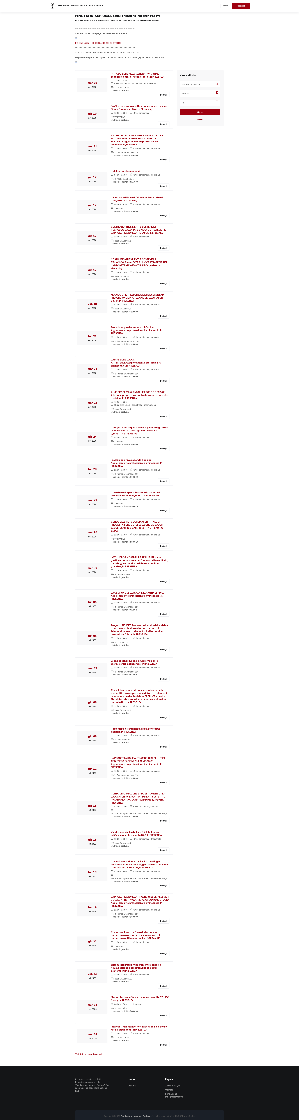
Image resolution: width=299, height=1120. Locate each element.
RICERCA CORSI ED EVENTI (106, 43)
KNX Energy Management (125, 171)
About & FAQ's (86, 6)
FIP (103, 6)
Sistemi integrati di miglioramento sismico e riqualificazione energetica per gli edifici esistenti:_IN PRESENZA (136, 967)
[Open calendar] (217, 92)
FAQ (77, 1091)
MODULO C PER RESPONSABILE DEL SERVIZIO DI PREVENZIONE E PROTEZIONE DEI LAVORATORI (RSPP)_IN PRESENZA (137, 297)
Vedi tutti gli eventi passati (88, 1054)
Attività (132, 1086)
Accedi (225, 6)
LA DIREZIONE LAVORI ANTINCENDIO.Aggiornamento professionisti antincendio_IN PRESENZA (136, 362)
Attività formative (71, 6)
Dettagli (163, 95)
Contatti (97, 6)
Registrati (241, 6)
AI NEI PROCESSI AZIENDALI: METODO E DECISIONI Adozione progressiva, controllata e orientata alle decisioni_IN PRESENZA (139, 395)
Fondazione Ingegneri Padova (136, 1116)
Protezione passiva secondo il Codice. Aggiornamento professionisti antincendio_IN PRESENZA (136, 330)
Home (59, 6)
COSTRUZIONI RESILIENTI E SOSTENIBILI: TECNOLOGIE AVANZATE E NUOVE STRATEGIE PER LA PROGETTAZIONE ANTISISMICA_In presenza (139, 229)
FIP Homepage (82, 43)
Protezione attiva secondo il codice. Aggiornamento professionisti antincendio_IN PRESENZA (136, 463)
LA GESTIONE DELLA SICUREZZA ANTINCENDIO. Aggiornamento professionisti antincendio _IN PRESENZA (137, 595)
